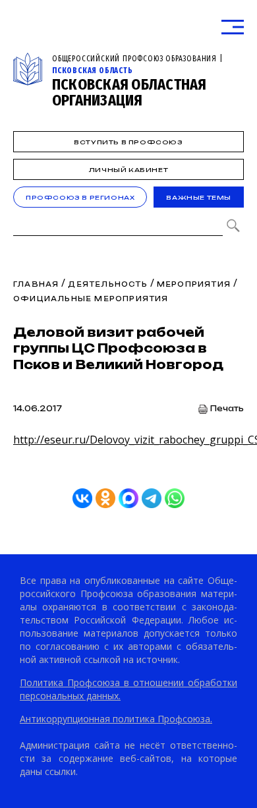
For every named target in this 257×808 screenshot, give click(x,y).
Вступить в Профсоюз (128, 142)
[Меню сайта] (232, 27)
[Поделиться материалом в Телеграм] (151, 498)
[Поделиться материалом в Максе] (128, 498)
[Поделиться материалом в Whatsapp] (175, 498)
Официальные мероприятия (91, 299)
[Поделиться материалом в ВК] (82, 498)
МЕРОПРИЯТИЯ (194, 284)
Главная (36, 284)
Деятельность (107, 284)
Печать (227, 409)
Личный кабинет (128, 169)
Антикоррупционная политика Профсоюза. (116, 718)
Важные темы (198, 197)
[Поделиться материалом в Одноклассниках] (105, 498)
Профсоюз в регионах (80, 197)
